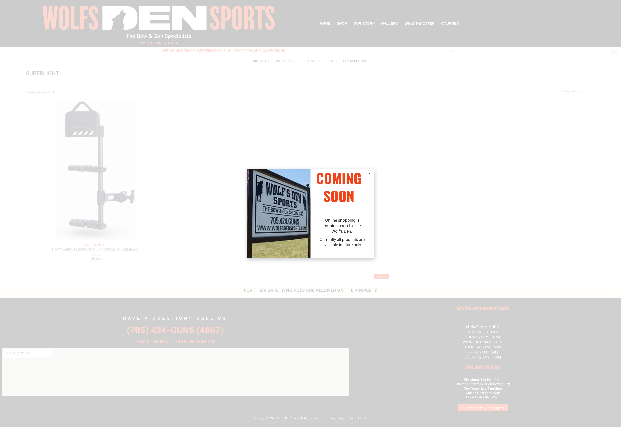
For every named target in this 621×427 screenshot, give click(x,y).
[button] (369, 173)
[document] (310, 213)
